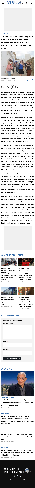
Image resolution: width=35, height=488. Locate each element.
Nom (5, 341)
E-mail (6, 349)
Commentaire (8, 323)
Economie (5, 34)
